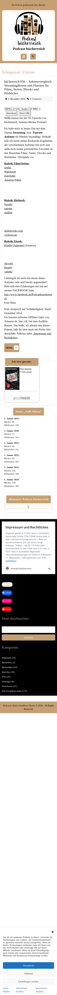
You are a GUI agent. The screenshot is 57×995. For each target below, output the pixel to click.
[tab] (24, 57)
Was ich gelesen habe (11, 691)
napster (8, 208)
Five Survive (26, 369)
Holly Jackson (27, 372)
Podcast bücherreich (29, 49)
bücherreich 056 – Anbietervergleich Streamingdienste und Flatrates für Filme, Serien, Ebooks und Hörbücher (28, 87)
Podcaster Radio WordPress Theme (19, 705)
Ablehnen (28, 973)
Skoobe (8, 263)
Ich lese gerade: (22, 361)
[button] (52, 931)
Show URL (25, 113)
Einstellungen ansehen (28, 981)
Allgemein (6, 658)
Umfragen (6, 681)
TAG (4, 677)
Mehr (12, 347)
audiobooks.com (13, 230)
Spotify (8, 204)
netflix (7, 167)
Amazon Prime (12, 179)
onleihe (8, 271)
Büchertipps (7, 667)
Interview (6, 672)
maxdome (9, 175)
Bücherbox (7, 662)
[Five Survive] (12, 378)
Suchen (28, 637)
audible (8, 212)
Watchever (10, 171)
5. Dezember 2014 (16, 99)
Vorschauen (7, 686)
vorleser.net (10, 234)
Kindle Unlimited (14, 245)
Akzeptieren (28, 965)
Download (11, 113)
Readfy (8, 267)
